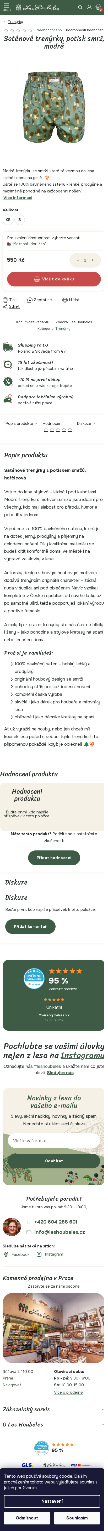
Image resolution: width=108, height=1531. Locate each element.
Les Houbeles (81, 322)
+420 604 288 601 (55, 1222)
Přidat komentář (30, 926)
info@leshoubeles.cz (59, 1232)
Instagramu (83, 1055)
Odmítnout (27, 1518)
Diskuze (84, 423)
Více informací (17, 197)
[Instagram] (49, 1254)
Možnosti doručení (29, 244)
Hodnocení (57, 426)
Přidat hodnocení (54, 857)
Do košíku (64, 279)
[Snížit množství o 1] (78, 260)
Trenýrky (63, 328)
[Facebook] (16, 1254)
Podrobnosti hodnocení (85, 30)
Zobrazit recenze (63, 989)
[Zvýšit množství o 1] (92, 260)
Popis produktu (19, 423)
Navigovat (12, 1385)
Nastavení (52, 1501)
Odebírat (54, 1161)
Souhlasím (77, 1518)
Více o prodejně (68, 1392)
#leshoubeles (47, 1066)
